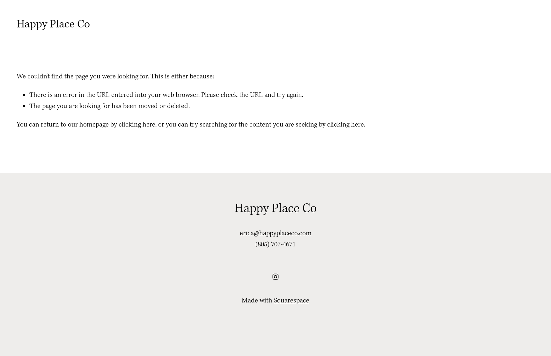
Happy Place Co (53, 24)
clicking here (137, 124)
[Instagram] (275, 276)
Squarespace (291, 300)
